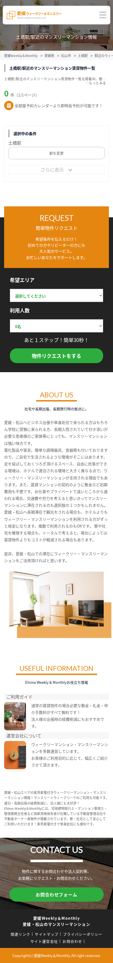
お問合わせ (72, 941)
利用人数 (20, 310)
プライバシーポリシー (82, 934)
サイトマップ (46, 934)
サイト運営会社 (44, 941)
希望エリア (22, 279)
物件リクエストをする (56, 355)
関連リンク (20, 934)
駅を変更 (56, 153)
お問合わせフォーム (56, 894)
